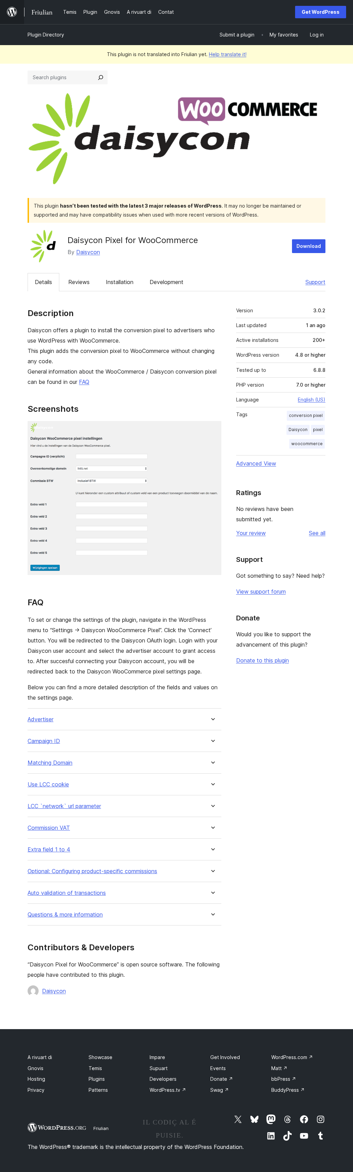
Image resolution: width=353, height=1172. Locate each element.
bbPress (283, 1079)
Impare (157, 1057)
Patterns (98, 1090)
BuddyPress (288, 1090)
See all (317, 533)
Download (308, 246)
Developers (163, 1079)
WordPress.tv (168, 1090)
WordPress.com (292, 1057)
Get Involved (225, 1057)
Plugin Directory (46, 35)
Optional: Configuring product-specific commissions (92, 871)
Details (43, 282)
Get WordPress (321, 12)
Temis (95, 1068)
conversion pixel (306, 415)
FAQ (84, 381)
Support (315, 282)
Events (218, 1068)
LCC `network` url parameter (64, 806)
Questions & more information (65, 914)
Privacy (36, 1090)
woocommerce (307, 443)
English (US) (311, 399)
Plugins (97, 1079)
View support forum (261, 591)
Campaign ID (44, 741)
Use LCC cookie (48, 784)
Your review (251, 533)
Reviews (79, 282)
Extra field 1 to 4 (49, 849)
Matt (279, 1068)
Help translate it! (227, 54)
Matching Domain (50, 763)
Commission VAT (49, 828)
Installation (119, 282)
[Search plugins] (101, 77)
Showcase (100, 1057)
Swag (219, 1090)
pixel (318, 429)
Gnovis (35, 1068)
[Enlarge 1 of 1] (212, 430)
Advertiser (40, 719)
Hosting (36, 1079)
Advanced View (256, 463)
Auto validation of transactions (67, 893)
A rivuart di (40, 1057)
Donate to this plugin (262, 660)
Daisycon (88, 252)
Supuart (159, 1068)
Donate (221, 1079)
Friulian (101, 1128)
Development (166, 282)
